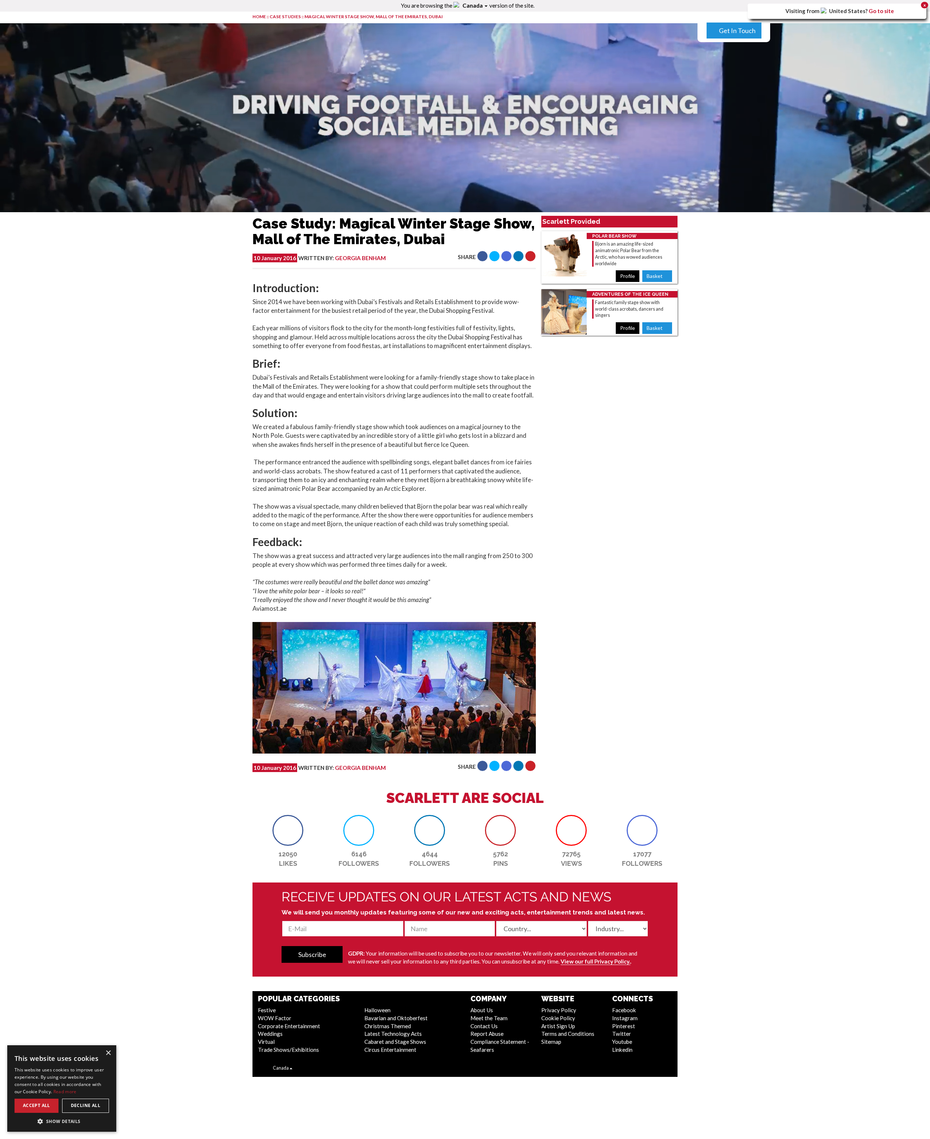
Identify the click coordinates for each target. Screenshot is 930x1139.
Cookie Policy (558, 1018)
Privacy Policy (558, 1010)
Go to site (881, 11)
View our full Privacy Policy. (595, 961)
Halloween (377, 1010)
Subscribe (312, 954)
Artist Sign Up (558, 1026)
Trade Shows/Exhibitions (288, 1049)
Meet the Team (489, 1018)
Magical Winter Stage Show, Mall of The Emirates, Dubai (373, 16)
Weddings (270, 1033)
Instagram (625, 1018)
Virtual (266, 1041)
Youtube (622, 1041)
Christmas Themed (387, 1026)
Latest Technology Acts (393, 1033)
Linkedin (622, 1049)
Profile (627, 276)
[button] (482, 256)
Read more (65, 1091)
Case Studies (286, 16)
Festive (267, 1010)
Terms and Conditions (567, 1033)
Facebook (624, 1010)
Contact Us (484, 1026)
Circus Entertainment (390, 1049)
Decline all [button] (85, 1105)
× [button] (108, 1053)
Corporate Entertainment (289, 1026)
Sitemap (551, 1041)
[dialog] (61, 1088)
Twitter (621, 1033)
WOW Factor (274, 1018)
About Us (481, 1010)
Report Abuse (487, 1033)
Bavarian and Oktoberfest (396, 1018)
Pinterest (623, 1026)
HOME (259, 16)
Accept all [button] (36, 1105)
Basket (655, 276)
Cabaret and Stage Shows (395, 1041)
